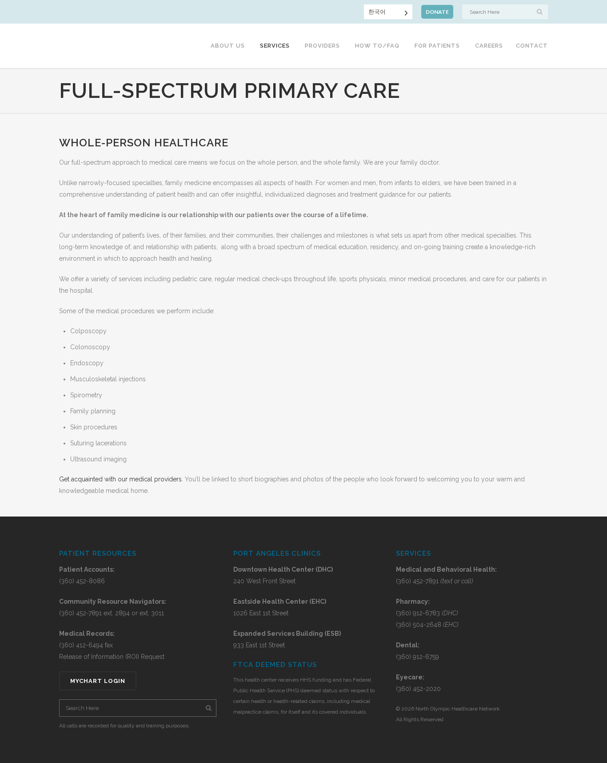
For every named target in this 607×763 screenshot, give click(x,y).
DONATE (437, 11)
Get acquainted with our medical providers (120, 479)
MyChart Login (97, 681)
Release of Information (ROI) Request (111, 656)
